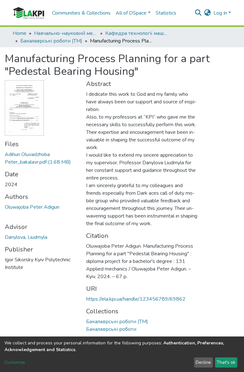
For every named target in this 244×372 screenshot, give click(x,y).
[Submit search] (198, 13)
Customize (14, 362)
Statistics (166, 13)
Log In (220, 13)
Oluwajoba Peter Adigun (32, 207)
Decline (203, 362)
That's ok (226, 362)
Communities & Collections (81, 13)
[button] (208, 13)
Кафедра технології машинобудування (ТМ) (137, 33)
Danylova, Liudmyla (26, 237)
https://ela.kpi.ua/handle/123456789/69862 (136, 299)
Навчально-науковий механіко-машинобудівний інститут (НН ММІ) (66, 33)
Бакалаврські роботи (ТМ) (51, 40)
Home (19, 33)
